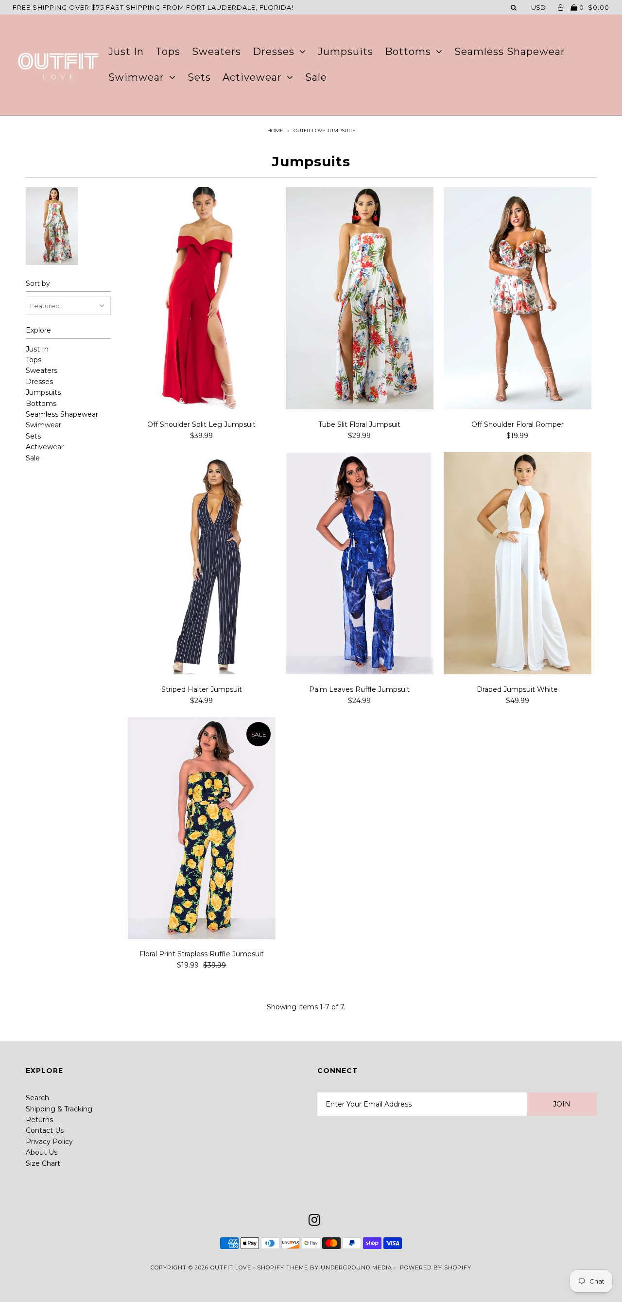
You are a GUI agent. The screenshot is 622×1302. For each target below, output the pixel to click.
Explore (38, 330)
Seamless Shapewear (509, 51)
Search (37, 1097)
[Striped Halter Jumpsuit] (202, 564)
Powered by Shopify (435, 1267)
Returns (39, 1119)
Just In (126, 51)
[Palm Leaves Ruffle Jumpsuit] (360, 564)
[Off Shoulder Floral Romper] (518, 299)
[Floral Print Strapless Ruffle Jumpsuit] (202, 829)
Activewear (252, 77)
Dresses (273, 51)
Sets (199, 77)
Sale (316, 77)
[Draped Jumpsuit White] (518, 564)
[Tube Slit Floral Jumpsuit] (360, 299)
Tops (168, 51)
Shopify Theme (282, 1267)
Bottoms (408, 51)
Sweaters (216, 51)
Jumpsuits (345, 51)
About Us (41, 1152)
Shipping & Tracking (59, 1109)
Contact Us (45, 1130)
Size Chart (43, 1163)
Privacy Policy (49, 1141)
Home (275, 130)
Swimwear (136, 77)
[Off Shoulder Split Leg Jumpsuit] (202, 299)
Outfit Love (230, 1267)
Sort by (38, 283)
